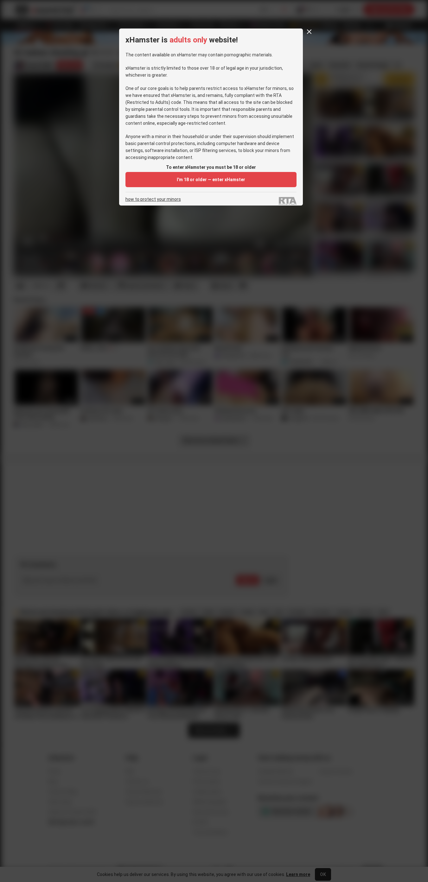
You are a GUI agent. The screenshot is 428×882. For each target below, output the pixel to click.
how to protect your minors (153, 199)
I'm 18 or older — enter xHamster (211, 179)
